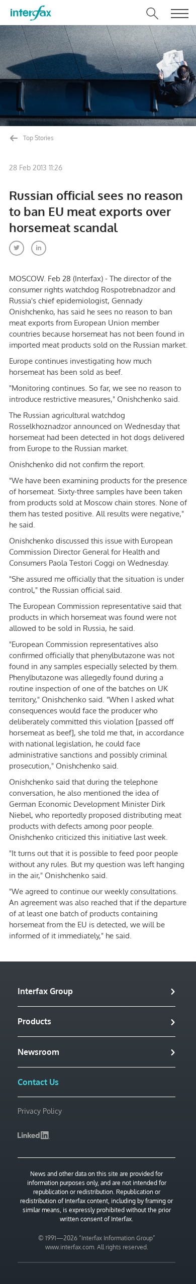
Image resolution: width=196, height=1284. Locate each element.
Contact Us (38, 1082)
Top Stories (38, 138)
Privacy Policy (40, 1111)
